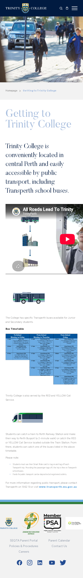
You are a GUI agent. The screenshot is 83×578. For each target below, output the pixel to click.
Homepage (11, 90)
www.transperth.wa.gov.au (58, 486)
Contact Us (59, 546)
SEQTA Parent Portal (24, 540)
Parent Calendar (59, 540)
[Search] (61, 8)
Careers (24, 551)
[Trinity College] (26, 8)
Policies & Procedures (23, 546)
